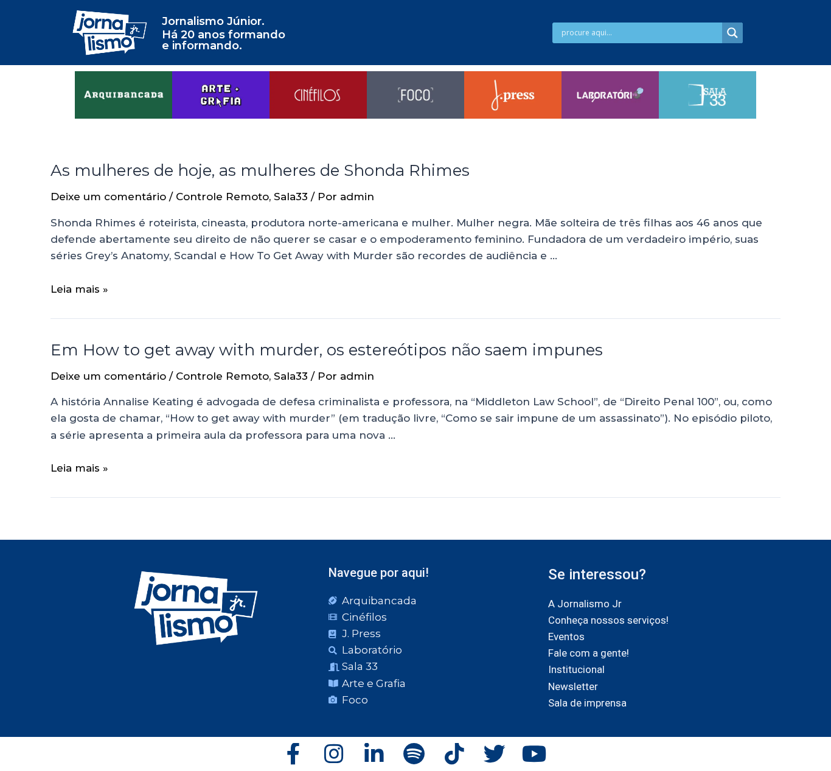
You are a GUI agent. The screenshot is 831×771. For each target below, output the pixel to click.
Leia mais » (79, 289)
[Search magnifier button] (732, 33)
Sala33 (291, 196)
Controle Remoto (222, 196)
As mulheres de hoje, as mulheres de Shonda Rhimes (260, 170)
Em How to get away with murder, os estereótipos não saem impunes (326, 350)
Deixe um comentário (108, 196)
